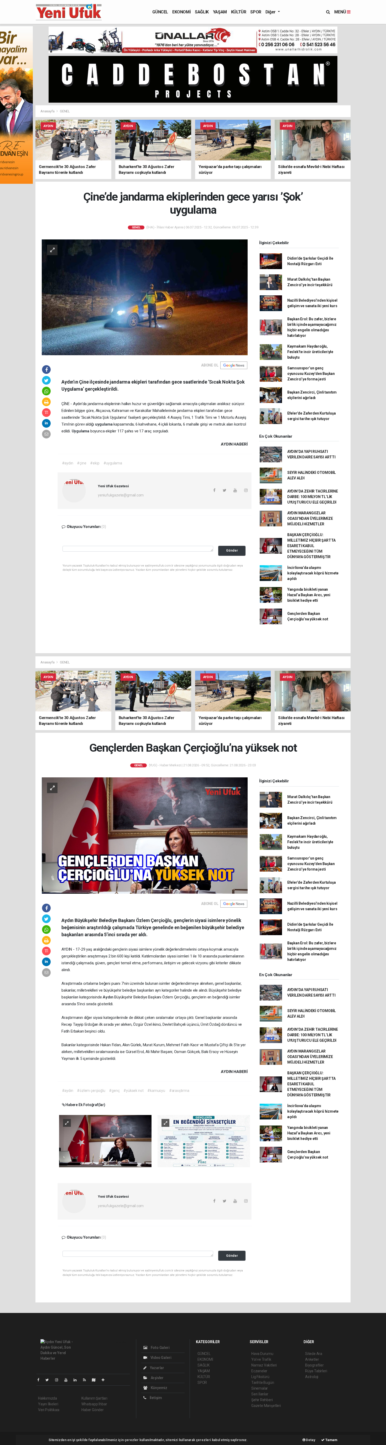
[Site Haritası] (96, 1380)
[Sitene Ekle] (105, 1380)
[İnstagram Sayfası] (58, 1380)
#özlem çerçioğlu (91, 1090)
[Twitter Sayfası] (49, 1380)
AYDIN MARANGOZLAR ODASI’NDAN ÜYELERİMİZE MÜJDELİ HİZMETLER (310, 518)
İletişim (155, 1398)
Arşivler (157, 1378)
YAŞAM (220, 11)
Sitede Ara (313, 1354)
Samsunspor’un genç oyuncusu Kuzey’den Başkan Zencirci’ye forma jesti (311, 373)
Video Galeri (160, 1357)
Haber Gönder (92, 1410)
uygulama (104, 424)
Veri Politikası (48, 1410)
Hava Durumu (262, 1354)
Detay (310, 1440)
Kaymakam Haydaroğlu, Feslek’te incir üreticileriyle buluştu (310, 351)
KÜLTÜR (238, 11)
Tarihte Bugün (262, 1382)
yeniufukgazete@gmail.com (121, 495)
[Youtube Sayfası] (68, 1380)
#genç (114, 1090)
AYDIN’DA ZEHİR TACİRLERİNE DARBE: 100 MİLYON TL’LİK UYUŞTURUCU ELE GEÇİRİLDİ (312, 496)
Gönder (232, 550)
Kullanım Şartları (94, 1398)
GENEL (65, 111)
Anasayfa (47, 111)
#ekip (94, 463)
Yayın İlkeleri (48, 1404)
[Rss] (86, 1380)
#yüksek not (133, 1090)
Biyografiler (314, 1365)
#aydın (67, 463)
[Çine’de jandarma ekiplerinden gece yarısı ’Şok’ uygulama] (145, 297)
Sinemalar (259, 1388)
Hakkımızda (47, 1398)
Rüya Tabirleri (316, 1371)
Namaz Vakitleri (264, 1365)
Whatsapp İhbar (94, 1404)
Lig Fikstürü (260, 1377)
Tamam (331, 1440)
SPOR (255, 11)
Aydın (108, 997)
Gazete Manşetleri (266, 1406)
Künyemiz (158, 1388)
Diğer (271, 11)
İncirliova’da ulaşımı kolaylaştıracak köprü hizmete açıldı (312, 573)
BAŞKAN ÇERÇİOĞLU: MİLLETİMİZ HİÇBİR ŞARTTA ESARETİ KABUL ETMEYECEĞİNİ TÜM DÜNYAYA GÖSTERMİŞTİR (311, 546)
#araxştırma (179, 1090)
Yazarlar (156, 1368)
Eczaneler (259, 1371)
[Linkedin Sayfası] (77, 1380)
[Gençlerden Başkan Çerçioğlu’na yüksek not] (145, 835)
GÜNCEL (160, 11)
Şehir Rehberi (262, 1400)
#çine (81, 463)
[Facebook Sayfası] (40, 1380)
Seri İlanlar (259, 1394)
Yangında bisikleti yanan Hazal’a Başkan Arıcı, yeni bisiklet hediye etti (308, 595)
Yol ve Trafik (261, 1359)
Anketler (312, 1359)
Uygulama (81, 431)
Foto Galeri (160, 1347)
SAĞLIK (202, 11)
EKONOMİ (181, 11)
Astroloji (311, 1377)
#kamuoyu (156, 1090)
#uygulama (112, 463)
